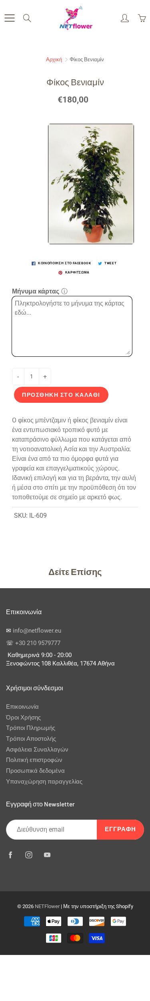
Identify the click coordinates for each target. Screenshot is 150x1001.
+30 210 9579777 (37, 643)
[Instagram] (29, 855)
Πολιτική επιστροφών (34, 760)
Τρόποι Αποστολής (31, 739)
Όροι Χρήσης (23, 717)
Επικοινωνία (22, 707)
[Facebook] (10, 855)
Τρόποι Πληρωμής (30, 728)
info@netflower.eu (37, 630)
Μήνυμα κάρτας (35, 291)
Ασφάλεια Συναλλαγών (37, 749)
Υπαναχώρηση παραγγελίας (44, 781)
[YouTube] (47, 855)
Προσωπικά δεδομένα (35, 771)
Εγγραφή (120, 829)
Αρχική (54, 59)
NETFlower (47, 906)
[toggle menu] (9, 18)
